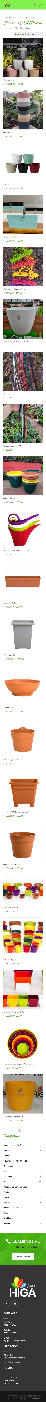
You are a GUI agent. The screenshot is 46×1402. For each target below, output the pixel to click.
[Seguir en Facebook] (6, 1303)
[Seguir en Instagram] (14, 1303)
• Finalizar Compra (11, 1383)
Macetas (12, 18)
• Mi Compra (9, 1380)
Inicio (5, 18)
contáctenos (23, 1257)
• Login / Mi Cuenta (12, 1377)
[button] (26, 1396)
